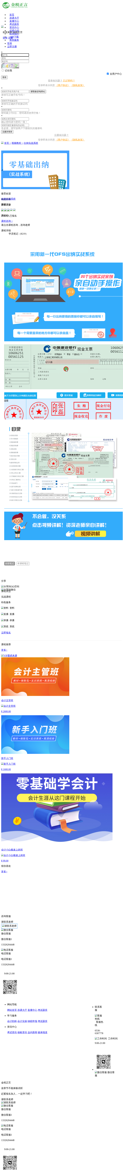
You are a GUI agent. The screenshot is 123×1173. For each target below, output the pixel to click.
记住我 (8, 70)
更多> (4, 871)
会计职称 (12, 1021)
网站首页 (12, 1010)
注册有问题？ (61, 135)
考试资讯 (12, 1032)
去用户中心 (116, 74)
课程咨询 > (7, 221)
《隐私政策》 (77, 85)
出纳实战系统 (31, 143)
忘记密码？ (69, 80)
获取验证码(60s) (38, 91)
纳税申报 (32, 1021)
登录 (4, 77)
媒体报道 (42, 1032)
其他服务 (14, 40)
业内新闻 (32, 1032)
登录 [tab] (9, 43)
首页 (11, 14)
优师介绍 (14, 30)
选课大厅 (14, 18)
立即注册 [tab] (12, 46)
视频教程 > (17, 143)
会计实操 (22, 1021)
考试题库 (14, 24)
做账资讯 (22, 1032)
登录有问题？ (55, 80)
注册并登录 (7, 132)
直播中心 (14, 21)
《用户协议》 (63, 85)
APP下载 (14, 37)
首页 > (7, 143)
